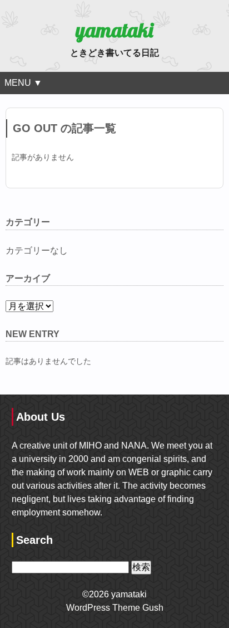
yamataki (114, 29)
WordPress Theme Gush (114, 607)
